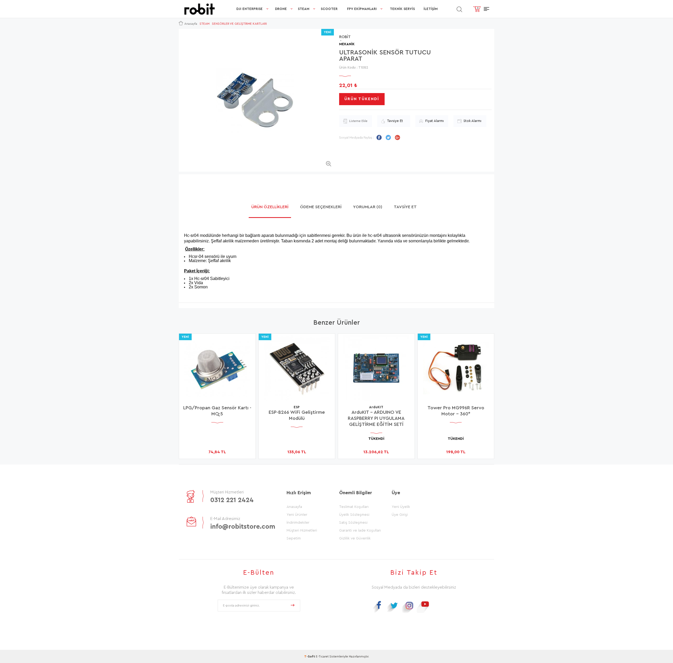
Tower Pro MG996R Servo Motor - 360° (455, 410)
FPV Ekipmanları (362, 9)
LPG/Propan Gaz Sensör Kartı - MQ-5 (217, 410)
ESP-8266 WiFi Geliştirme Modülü (297, 415)
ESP (297, 407)
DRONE (281, 9)
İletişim (431, 9)
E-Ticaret (322, 656)
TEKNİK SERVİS (402, 9)
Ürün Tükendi (361, 99)
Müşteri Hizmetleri (302, 530)
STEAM (303, 9)
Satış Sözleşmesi (353, 522)
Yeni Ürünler (297, 515)
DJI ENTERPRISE (249, 9)
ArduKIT (376, 407)
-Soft (310, 656)
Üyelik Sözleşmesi (354, 515)
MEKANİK (347, 44)
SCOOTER (329, 9)
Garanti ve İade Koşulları (360, 530)
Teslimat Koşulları (354, 507)
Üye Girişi (400, 515)
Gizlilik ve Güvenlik (355, 538)
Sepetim (294, 538)
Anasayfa (294, 507)
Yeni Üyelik (401, 507)
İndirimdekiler (298, 522)
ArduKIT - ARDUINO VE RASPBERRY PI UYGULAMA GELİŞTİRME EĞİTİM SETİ (376, 418)
